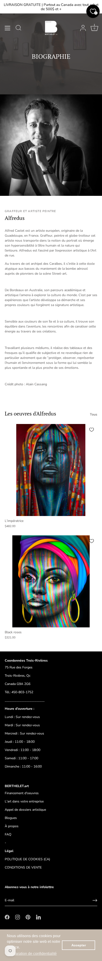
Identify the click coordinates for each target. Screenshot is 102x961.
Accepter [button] (78, 945)
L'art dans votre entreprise (24, 801)
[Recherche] (18, 28)
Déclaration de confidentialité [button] (32, 954)
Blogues (11, 818)
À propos (12, 826)
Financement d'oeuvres (22, 793)
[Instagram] (17, 917)
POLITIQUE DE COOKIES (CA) (27, 859)
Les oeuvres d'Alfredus (30, 413)
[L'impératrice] (51, 470)
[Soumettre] (95, 900)
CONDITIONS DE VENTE (23, 867)
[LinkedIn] (38, 917)
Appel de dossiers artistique (25, 809)
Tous (93, 414)
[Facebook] (7, 917)
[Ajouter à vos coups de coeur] (91, 429)
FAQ (8, 834)
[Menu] (7, 28)
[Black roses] (51, 581)
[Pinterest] (28, 917)
